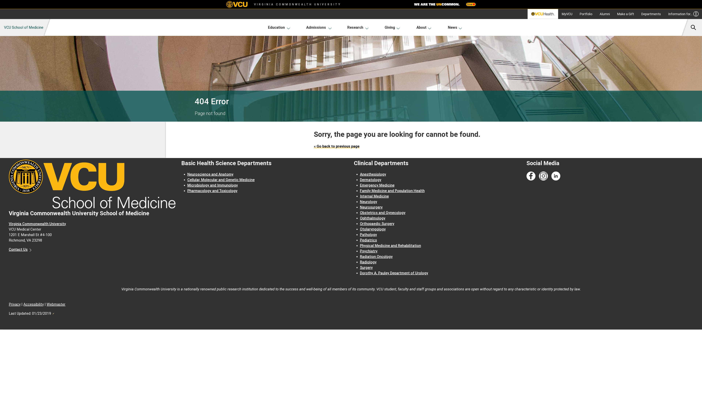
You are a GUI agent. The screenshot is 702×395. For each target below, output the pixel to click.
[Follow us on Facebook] (530, 176)
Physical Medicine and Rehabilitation (390, 245)
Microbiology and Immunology (212, 185)
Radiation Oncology (376, 256)
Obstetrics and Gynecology (382, 212)
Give (470, 4)
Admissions (316, 27)
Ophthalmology (372, 218)
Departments (651, 14)
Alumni (605, 14)
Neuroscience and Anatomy (210, 174)
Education (276, 27)
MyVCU (567, 14)
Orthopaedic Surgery (377, 223)
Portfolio (586, 14)
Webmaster (56, 304)
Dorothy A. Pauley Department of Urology (394, 273)
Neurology (368, 202)
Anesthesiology (373, 174)
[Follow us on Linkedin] (555, 176)
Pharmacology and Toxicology (212, 191)
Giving (390, 27)
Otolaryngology (373, 229)
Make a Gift (625, 14)
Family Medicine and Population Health (392, 191)
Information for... (680, 14)
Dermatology (370, 180)
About (421, 27)
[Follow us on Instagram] (543, 176)
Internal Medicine (374, 196)
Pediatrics (368, 240)
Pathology (368, 234)
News (452, 27)
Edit (53, 312)
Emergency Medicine (377, 185)
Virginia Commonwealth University (297, 4)
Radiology (368, 262)
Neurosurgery (371, 207)
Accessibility (33, 304)
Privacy (14, 304)
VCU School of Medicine (23, 27)
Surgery (366, 267)
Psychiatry (369, 251)
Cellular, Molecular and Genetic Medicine (221, 180)
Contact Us (18, 249)
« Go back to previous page (336, 146)
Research (355, 27)
